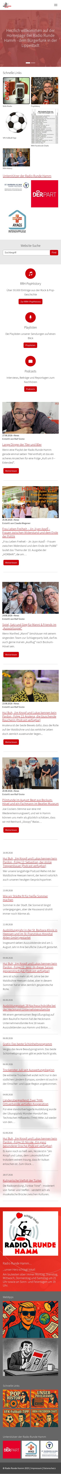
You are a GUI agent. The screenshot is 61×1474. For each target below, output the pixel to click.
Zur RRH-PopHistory (30, 301)
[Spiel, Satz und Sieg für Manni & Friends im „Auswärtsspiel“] (30, 598)
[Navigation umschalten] (55, 5)
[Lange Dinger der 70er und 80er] (30, 418)
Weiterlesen (11, 470)
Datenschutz (49, 1468)
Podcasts (30, 389)
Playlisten (30, 345)
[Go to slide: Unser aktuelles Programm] (33, 63)
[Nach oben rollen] (54, 1467)
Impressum (36, 1468)
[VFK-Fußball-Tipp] (16, 122)
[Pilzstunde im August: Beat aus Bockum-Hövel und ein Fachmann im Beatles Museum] (30, 773)
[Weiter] (58, 38)
